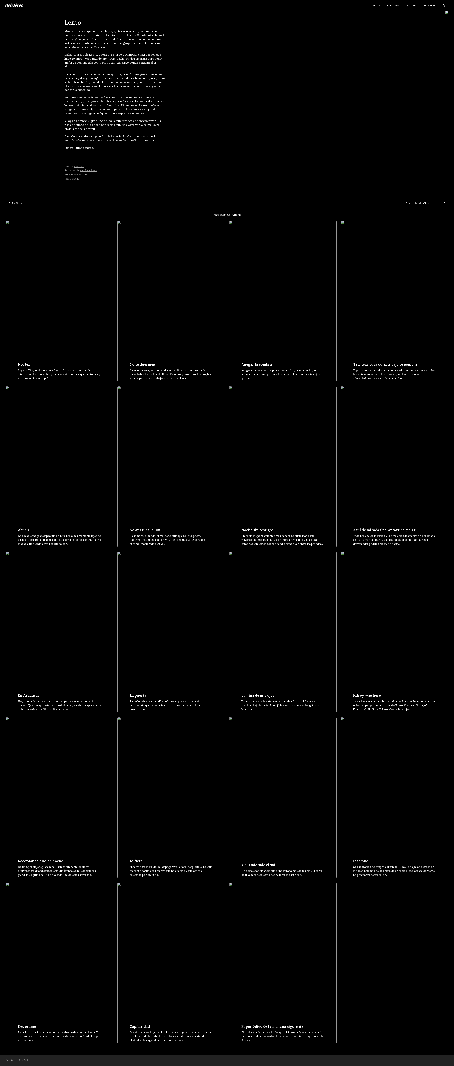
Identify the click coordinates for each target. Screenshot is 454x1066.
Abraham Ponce (88, 170)
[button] (444, 5)
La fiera (17, 203)
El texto (83, 174)
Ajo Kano (79, 166)
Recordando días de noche (424, 203)
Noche (75, 178)
